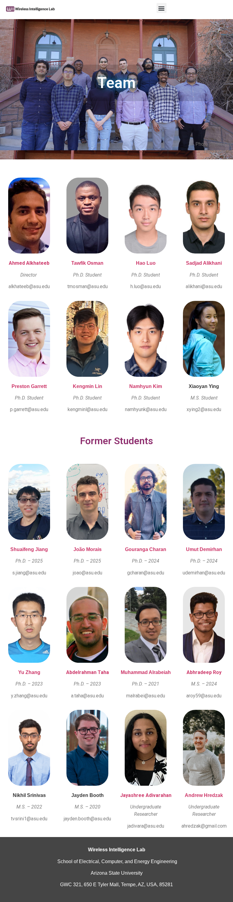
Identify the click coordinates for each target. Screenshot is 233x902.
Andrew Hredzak (204, 795)
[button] (162, 8)
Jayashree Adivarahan (145, 795)
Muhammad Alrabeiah (146, 672)
